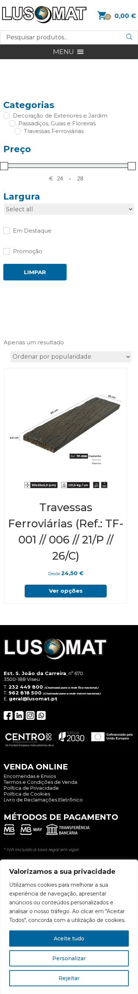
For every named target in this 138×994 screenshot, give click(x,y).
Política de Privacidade (31, 788)
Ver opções (66, 590)
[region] (69, 927)
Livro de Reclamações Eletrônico (43, 800)
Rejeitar (69, 978)
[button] (63, 51)
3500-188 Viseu (22, 679)
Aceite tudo (69, 938)
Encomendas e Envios (30, 776)
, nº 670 (43, 673)
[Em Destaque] (6, 230)
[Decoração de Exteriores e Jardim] (6, 115)
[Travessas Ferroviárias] (17, 131)
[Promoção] (6, 251)
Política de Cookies (27, 794)
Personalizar (69, 958)
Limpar (35, 272)
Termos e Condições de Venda (40, 782)
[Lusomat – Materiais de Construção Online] (44, 21)
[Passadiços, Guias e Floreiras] (12, 123)
